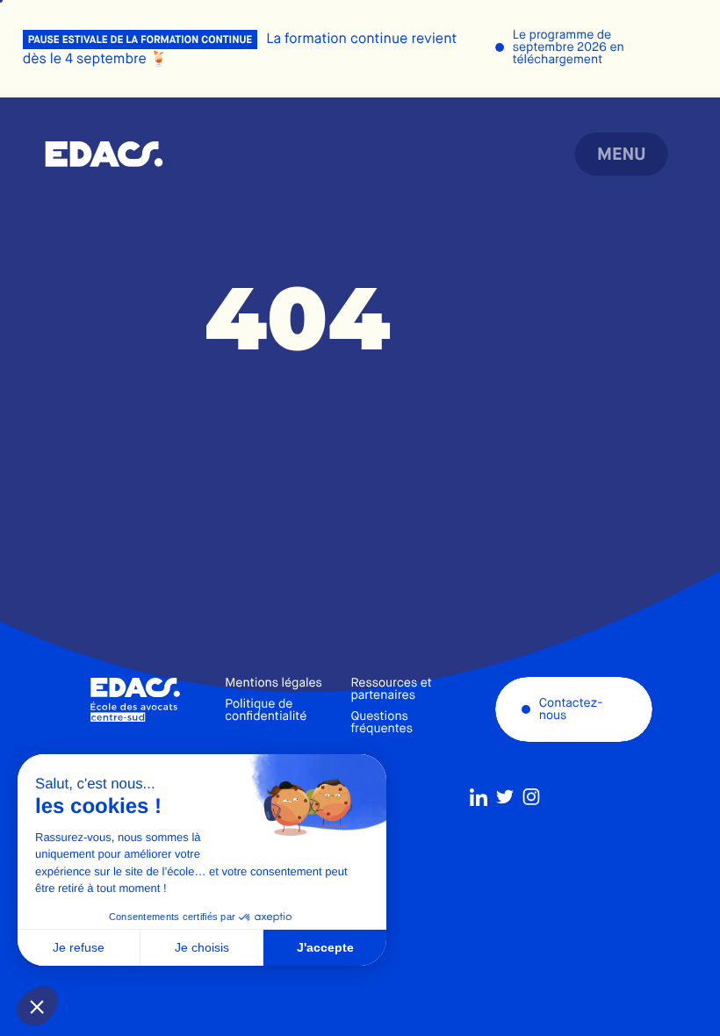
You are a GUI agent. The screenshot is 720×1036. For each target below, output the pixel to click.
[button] (37, 1006)
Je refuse (78, 947)
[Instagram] (531, 797)
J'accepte (325, 947)
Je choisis (202, 947)
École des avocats (104, 154)
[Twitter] (505, 797)
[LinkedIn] (478, 797)
